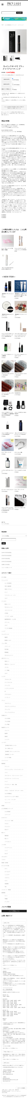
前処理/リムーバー (5, 727)
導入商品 (6, 649)
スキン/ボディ (4, 856)
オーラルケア (7, 871)
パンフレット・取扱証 (6, 889)
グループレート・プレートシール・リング (13, 775)
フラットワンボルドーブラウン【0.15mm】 (21, 374)
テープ (6, 781)
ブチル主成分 (7, 721)
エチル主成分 (7, 718)
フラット (3, 700)
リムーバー (7, 730)
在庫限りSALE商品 (6, 564)
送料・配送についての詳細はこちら (10, 1048)
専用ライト (7, 661)
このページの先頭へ (21, 1088)
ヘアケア (3, 859)
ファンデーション (8, 847)
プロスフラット (8, 703)
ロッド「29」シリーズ (6, 452)
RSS (3, 1092)
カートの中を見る (5, 523)
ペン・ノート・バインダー (10, 799)
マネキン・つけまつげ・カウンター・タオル (14, 790)
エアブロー (7, 787)
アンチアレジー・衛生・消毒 (11, 784)
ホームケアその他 (5, 865)
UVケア (6, 853)
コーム (6, 772)
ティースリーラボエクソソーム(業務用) (8, 355)
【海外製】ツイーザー (9, 754)
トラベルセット (8, 841)
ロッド (6, 592)
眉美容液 (6, 835)
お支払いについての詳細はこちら (10, 965)
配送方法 (17, 1089)
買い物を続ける (5, 114)
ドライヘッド (7, 646)
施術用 (6, 637)
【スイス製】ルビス (9, 748)
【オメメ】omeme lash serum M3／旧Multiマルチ (7, 268)
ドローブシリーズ (8, 610)
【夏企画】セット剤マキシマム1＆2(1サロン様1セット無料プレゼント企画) (21, 295)
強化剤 (6, 736)
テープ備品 (7, 670)
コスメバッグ (7, 802)
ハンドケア (7, 874)
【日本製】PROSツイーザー (11, 745)
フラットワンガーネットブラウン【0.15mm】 (8, 394)
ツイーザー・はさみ (9, 616)
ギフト (6, 868)
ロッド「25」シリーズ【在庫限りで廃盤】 (7, 249)
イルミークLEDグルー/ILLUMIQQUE (20, 413)
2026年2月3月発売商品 (6, 561)
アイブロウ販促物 (8, 628)
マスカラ (6, 823)
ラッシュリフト (5, 580)
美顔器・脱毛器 (5, 862)
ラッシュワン (7, 685)
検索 (4, 543)
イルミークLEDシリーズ (7, 567)
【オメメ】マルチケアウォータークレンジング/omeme (21, 433)
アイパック (7, 766)
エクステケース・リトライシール (12, 778)
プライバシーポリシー (16, 1091)
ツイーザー (4, 742)
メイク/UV (4, 844)
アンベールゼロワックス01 (20, 470)
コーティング (20, 25)
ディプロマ (7, 901)
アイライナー (7, 826)
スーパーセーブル (8, 682)
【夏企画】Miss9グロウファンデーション (8, 315)
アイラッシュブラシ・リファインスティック (14, 769)
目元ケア (6, 829)
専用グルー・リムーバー (10, 664)
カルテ (6, 598)
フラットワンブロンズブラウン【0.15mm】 (8, 374)
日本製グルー (4, 715)
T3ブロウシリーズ (8, 607)
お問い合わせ (5, 1089)
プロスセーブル (8, 679)
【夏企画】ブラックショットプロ (8, 294)
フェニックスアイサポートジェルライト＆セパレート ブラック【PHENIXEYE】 (8, 335)
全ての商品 (4, 577)
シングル (3, 676)
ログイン (18, 108)
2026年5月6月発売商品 (6, 555)
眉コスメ (3, 832)
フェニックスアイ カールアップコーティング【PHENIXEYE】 (20, 250)
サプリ (6, 880)
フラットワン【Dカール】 (20, 507)
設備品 (3, 805)
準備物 (6, 898)
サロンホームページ (9, 655)
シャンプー (7, 739)
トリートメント (5, 760)
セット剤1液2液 (8, 583)
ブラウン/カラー (8, 694)
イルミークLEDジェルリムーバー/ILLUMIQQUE (8, 433)
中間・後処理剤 (8, 586)
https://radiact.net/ (6, 1081)
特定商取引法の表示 (6, 1091)
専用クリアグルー (8, 589)
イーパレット (7, 697)
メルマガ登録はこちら (14, 911)
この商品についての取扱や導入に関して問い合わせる (13, 113)
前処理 (6, 733)
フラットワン (7, 709)
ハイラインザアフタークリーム (8, 471)
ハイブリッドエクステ (9, 688)
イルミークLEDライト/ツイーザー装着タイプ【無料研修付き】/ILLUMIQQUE (8, 414)
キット (6, 895)
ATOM (6, 1092)
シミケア (3, 631)
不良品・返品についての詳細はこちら (11, 1059)
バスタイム (7, 877)
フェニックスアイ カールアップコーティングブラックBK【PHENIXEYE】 (7, 509)
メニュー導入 (4, 643)
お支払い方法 (11, 1089)
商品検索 (19, 12)
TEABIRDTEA (18, 393)
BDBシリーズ (7, 604)
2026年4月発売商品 (6, 558)
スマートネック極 (18, 452)
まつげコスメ (4, 817)
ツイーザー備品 (8, 757)
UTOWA (6, 613)
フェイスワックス (5, 634)
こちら (18, 100)
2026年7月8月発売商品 (6, 552)
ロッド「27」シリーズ (19, 489)
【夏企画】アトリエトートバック (21, 315)
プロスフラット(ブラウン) (10, 706)
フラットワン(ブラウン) (10, 712)
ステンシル (7, 622)
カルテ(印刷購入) (8, 793)
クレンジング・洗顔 (9, 820)
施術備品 (3, 763)
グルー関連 (7, 724)
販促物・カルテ (8, 640)
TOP (2, 25)
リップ (6, 850)
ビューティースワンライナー (8, 489)
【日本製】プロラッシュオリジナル (12, 751)
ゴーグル (6, 667)
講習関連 (3, 892)
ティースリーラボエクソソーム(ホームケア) (21, 355)
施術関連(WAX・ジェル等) (10, 619)
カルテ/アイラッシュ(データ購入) (12, 796)
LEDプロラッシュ (5, 658)
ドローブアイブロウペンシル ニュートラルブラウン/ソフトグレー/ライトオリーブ (21, 335)
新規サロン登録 (11, 108)
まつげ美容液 (7, 811)
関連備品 (6, 652)
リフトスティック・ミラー (10, 595)
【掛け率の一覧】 (5, 94)
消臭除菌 (6, 883)
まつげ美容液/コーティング (10, 25)
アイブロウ (4, 601)
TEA (5, 886)
